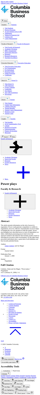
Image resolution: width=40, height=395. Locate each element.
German (12, 376)
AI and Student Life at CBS (13, 31)
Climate (7, 126)
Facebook (8, 351)
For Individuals (9, 70)
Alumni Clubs (9, 113)
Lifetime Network (10, 106)
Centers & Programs (15, 304)
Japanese (28, 376)
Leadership (8, 89)
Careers (11, 318)
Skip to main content (7, 1)
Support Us (12, 311)
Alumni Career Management (13, 110)
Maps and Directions (7, 300)
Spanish (22, 376)
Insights (4, 119)
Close (5, 21)
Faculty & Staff (13, 314)
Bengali (34, 377)
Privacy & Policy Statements (17, 323)
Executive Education (8, 63)
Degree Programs (10, 30)
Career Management (11, 38)
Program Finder (9, 72)
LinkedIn (7, 354)
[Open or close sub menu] (20, 201)
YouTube (7, 353)
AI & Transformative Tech (13, 124)
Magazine (8, 132)
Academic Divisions (11, 49)
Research (7, 54)
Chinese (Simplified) (7, 377)
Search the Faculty (10, 159)
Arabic (29, 377)
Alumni (4, 99)
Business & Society (11, 127)
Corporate (12, 307)
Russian (33, 376)
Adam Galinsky (9, 246)
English (3, 376)
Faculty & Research (7, 44)
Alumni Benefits (10, 108)
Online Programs (10, 73)
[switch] (1, 370)
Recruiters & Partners (15, 312)
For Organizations (10, 68)
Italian (18, 376)
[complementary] (20, 360)
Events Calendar (10, 87)
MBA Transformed (10, 51)
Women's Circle (9, 112)
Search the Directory (11, 52)
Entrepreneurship (10, 129)
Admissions (8, 33)
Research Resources (11, 56)
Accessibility (12, 321)
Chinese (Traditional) (20, 377)
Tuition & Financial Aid (12, 35)
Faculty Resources (10, 162)
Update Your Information (12, 105)
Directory (11, 309)
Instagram (8, 349)
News (6, 164)
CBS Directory (9, 85)
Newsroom (8, 94)
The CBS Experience (11, 92)
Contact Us (12, 319)
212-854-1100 (7, 297)
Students (4, 25)
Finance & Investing (11, 131)
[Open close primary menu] (16, 147)
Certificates (8, 75)
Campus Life (9, 37)
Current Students (14, 305)
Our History (8, 91)
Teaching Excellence (11, 58)
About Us (4, 80)
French (8, 376)
